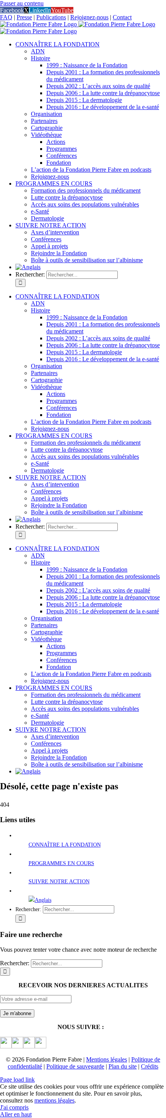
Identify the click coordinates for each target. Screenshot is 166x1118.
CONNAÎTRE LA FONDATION (65, 845)
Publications (51, 17)
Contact (122, 17)
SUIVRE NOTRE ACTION (59, 881)
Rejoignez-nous (89, 17)
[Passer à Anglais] (28, 267)
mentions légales (54, 1100)
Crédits (149, 1066)
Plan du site (122, 1066)
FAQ (6, 17)
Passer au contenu (22, 3)
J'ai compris (14, 1107)
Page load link (17, 1079)
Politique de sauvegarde (75, 1066)
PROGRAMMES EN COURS (61, 863)
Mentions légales (106, 1059)
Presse (24, 17)
